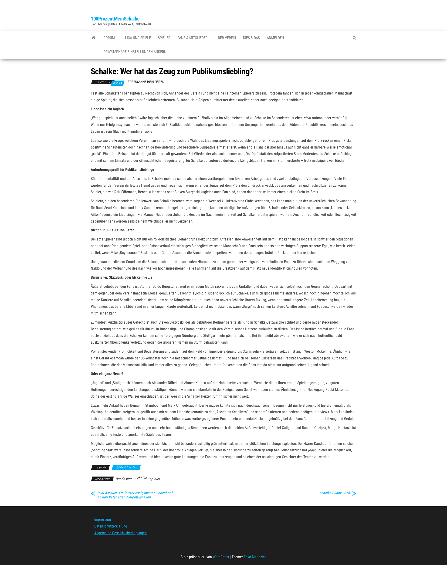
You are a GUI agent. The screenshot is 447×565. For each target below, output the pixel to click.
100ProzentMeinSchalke (115, 19)
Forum (110, 38)
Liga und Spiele (138, 38)
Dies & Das (251, 38)
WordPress (221, 557)
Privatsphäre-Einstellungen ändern (135, 52)
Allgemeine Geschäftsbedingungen (120, 533)
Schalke (141, 478)
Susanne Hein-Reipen (149, 82)
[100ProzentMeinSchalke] (93, 38)
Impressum (102, 519)
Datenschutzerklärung (110, 526)
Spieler (164, 38)
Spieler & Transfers (126, 467)
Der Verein (227, 38)
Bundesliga (123, 479)
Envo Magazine (255, 557)
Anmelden (275, 38)
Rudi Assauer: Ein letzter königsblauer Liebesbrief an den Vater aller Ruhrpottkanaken (134, 495)
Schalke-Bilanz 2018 (334, 493)
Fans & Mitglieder (193, 38)
